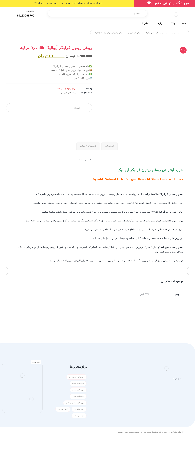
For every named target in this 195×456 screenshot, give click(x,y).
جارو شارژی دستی (78, 390)
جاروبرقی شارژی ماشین (76, 377)
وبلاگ (128, 386)
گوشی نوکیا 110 (79, 415)
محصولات (126, 381)
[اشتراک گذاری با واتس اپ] (43, 108)
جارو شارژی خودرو (78, 383)
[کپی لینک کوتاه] (22, 108)
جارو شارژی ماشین (78, 396)
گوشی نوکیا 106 (63, 409)
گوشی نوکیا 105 (79, 409)
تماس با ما (126, 395)
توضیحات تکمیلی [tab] (88, 146)
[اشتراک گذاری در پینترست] (50, 108)
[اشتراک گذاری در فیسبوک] (65, 108)
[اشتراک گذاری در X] (58, 108)
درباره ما (127, 390)
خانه (129, 376)
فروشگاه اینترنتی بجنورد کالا (168, 3)
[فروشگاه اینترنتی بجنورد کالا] (184, 33)
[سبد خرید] (11, 13)
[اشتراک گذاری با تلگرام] (36, 108)
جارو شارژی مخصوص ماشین (75, 403)
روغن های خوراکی (68, 92)
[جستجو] (51, 13)
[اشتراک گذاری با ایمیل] (29, 108)
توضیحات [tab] (109, 146)
